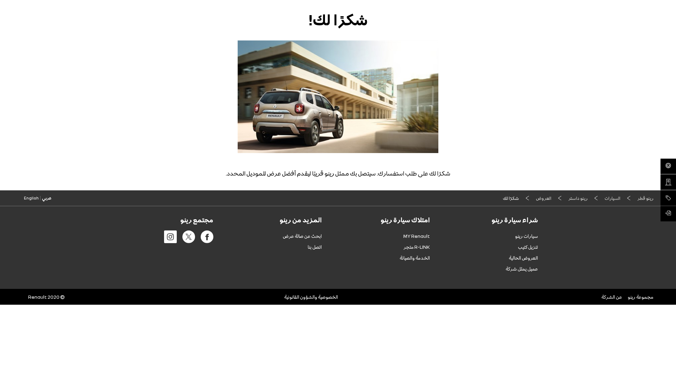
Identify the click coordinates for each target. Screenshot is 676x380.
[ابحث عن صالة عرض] (668, 182)
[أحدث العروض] (668, 198)
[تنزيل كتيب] (668, 214)
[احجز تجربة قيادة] (668, 166)
